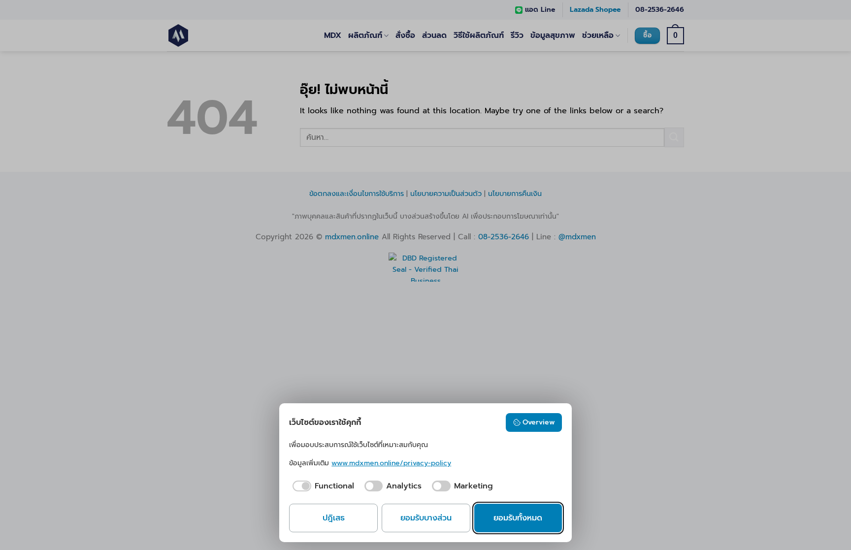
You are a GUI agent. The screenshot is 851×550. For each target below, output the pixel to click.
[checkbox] (321, 486)
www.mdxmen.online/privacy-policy (391, 463)
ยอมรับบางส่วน (426, 518)
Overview (539, 422)
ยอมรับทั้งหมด (517, 518)
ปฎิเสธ (334, 518)
